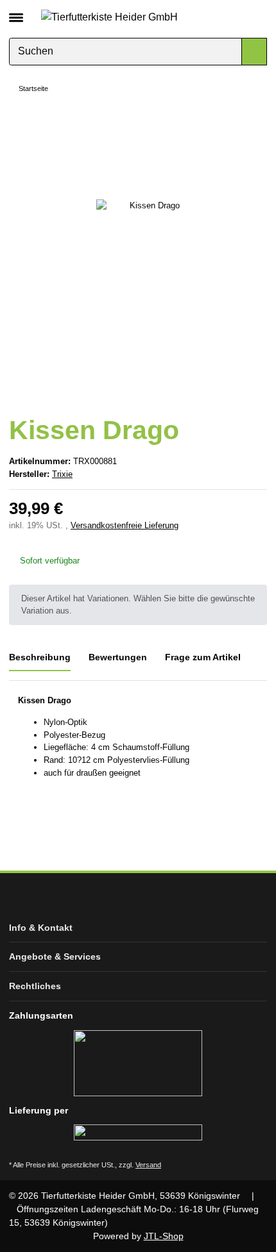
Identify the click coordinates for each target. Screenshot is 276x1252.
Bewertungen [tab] (118, 657)
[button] (235, 16)
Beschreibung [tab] (40, 657)
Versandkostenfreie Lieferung (124, 525)
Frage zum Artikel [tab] (203, 657)
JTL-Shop (164, 1236)
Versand (148, 1165)
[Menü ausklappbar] (16, 12)
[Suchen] (254, 51)
